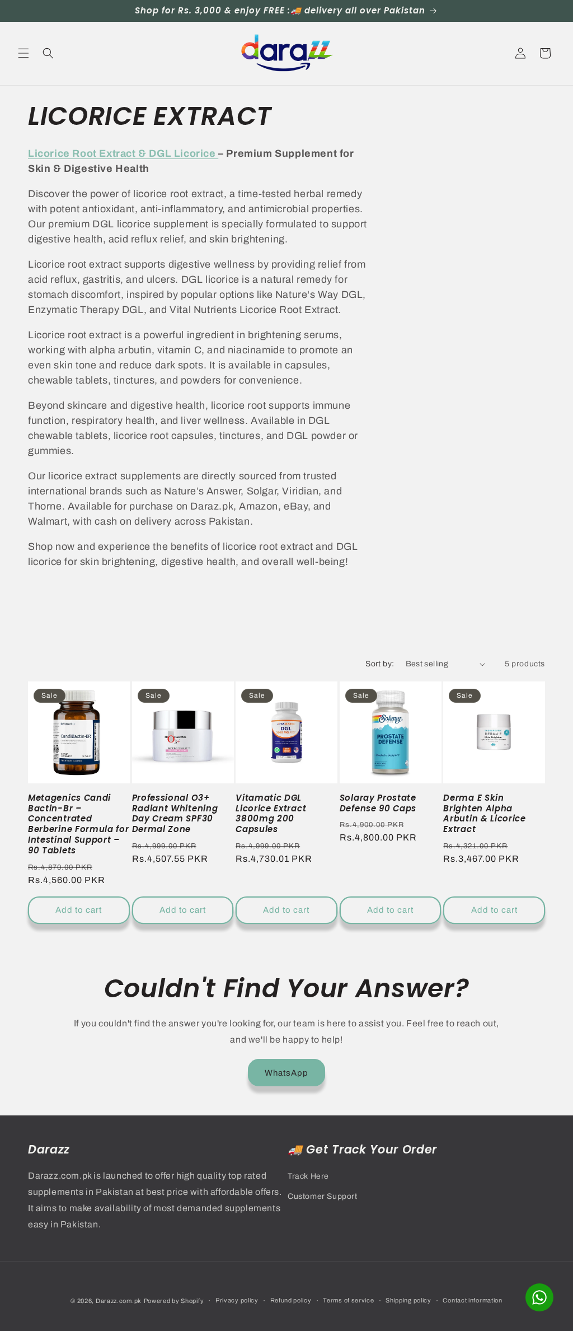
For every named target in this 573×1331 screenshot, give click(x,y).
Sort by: (379, 664)
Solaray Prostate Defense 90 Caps (378, 803)
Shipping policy (408, 1300)
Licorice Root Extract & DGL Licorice (123, 153)
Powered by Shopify (174, 1300)
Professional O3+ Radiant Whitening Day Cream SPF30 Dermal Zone (175, 814)
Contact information (472, 1300)
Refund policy (291, 1300)
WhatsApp (286, 1072)
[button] (23, 53)
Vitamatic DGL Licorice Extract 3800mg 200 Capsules (271, 814)
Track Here (308, 1176)
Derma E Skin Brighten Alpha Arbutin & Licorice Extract (484, 814)
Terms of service (348, 1300)
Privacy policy (237, 1300)
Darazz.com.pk (119, 1300)
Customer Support (323, 1196)
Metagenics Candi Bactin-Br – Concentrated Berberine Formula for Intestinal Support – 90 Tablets (78, 824)
